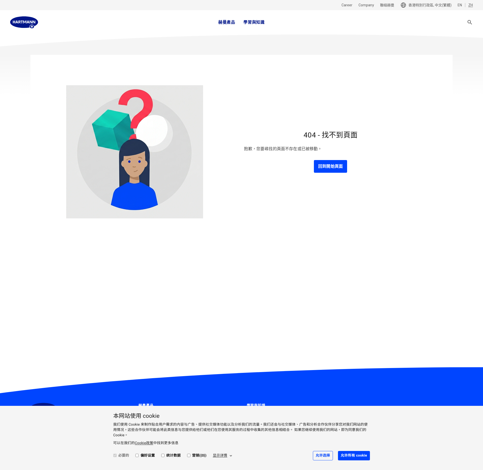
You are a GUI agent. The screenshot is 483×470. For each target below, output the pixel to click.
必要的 (123, 456)
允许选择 (323, 456)
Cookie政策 (144, 443)
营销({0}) (199, 456)
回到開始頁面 (330, 166)
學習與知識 (254, 22)
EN (460, 5)
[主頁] (24, 22)
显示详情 (220, 456)
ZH (470, 5)
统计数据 (173, 456)
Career (347, 5)
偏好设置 (147, 456)
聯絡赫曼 (387, 5)
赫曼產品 (226, 22)
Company (366, 5)
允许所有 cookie (354, 456)
